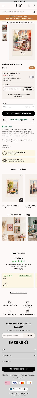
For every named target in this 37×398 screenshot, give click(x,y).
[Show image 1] (4, 28)
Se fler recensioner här (18, 293)
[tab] (29, 6)
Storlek (4, 103)
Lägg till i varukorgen (18, 113)
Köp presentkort (20, 369)
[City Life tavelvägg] (14, 229)
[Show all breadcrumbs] (4, 22)
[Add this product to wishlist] (32, 120)
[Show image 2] (4, 37)
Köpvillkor (5, 375)
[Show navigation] (3, 5)
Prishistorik (6, 85)
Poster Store (23, 393)
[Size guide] (4, 120)
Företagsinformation (28, 375)
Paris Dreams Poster (27, 22)
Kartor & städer (13, 22)
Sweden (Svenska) (19, 389)
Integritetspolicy (18, 378)
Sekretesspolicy (18, 96)
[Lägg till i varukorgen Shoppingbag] (21, 200)
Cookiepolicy (14, 375)
